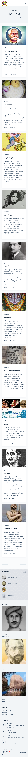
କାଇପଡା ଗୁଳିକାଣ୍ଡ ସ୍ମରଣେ (12, 371)
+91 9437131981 (11, 732)
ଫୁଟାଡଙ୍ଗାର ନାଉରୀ (12, 577)
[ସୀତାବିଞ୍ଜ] (14, 684)
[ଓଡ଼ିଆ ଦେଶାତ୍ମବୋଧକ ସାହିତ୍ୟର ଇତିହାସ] (14, 651)
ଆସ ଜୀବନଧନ (8, 104)
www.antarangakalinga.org (14, 743)
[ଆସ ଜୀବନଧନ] (14, 89)
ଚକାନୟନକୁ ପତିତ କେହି (10, 528)
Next (22, 563)
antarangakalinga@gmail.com (15, 737)
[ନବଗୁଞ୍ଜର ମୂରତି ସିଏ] (14, 142)
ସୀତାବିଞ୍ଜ (4, 699)
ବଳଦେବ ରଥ (11, 589)
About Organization (7, 710)
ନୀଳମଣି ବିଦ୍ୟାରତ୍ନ (12, 583)
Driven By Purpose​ (7, 714)
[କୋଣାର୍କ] (14, 251)
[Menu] (25, 3)
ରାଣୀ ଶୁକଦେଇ (11, 595)
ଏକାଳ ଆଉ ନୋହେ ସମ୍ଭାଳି (11, 51)
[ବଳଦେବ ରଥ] (4, 589)
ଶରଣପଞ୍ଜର (7, 317)
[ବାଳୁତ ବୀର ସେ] (14, 199)
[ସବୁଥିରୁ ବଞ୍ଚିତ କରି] (14, 458)
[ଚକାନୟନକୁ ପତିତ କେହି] (14, 513)
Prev (6, 563)
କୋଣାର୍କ (6, 266)
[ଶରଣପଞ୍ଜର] (14, 302)
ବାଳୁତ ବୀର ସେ (8, 215)
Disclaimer (23, 752)
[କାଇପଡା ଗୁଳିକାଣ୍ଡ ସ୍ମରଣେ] (14, 355)
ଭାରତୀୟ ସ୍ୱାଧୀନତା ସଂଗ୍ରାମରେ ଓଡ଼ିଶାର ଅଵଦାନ (12, 634)
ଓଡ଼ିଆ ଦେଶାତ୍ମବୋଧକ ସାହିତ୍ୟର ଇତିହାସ (11, 666)
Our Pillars (5, 712)
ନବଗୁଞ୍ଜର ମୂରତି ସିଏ (10, 157)
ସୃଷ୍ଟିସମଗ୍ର (6, 47)
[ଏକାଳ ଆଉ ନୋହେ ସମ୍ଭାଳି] (14, 35)
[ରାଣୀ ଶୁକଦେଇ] (4, 595)
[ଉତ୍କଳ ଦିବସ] (14, 408)
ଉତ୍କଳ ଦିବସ (7, 424)
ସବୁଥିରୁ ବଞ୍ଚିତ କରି (9, 473)
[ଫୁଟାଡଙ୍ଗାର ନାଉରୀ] (4, 577)
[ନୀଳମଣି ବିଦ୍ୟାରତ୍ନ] (4, 583)
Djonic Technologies (5, 753)
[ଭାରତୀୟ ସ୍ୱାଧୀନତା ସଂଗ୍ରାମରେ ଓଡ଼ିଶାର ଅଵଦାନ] (14, 618)
